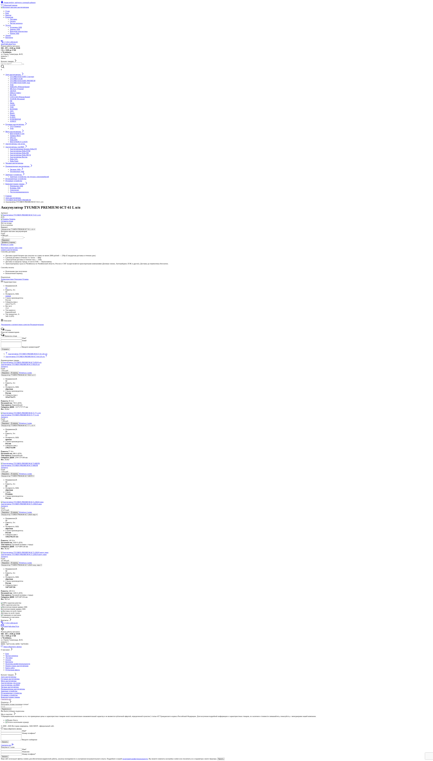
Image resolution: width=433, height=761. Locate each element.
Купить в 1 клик (7, 244)
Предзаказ (5, 240)
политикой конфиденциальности (135, 759)
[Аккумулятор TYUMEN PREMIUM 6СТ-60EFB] (20, 463)
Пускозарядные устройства (11, 693)
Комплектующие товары (10, 697)
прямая (8, 296)
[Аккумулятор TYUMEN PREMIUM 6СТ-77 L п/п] (21, 413)
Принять (221, 759)
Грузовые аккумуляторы (10, 679)
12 (6, 288)
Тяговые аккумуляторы (10, 687)
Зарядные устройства (9, 691)
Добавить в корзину (8, 242)
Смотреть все (6, 699)
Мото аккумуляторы (8, 681)
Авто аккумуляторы (8, 677)
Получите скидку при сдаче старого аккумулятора (11, 249)
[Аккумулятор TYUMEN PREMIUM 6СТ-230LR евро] (22, 502)
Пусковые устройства (9, 695)
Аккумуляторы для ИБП (10, 685)
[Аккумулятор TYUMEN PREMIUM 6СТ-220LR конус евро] (24, 552)
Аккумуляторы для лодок (10, 683)
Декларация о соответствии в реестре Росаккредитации (22, 324)
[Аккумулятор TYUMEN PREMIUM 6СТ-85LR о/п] (21, 362)
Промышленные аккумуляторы (13, 689)
